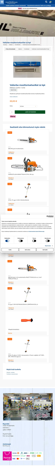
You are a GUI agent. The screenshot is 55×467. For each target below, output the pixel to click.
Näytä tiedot (48, 245)
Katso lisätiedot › (14, 96)
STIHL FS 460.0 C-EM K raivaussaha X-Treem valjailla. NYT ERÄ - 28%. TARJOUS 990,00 (26, 356)
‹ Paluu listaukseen (10, 49)
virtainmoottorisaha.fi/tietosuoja (36, 231)
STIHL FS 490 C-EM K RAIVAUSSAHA (18, 200)
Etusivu (5, 44)
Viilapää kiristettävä (13, 329)
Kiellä (10, 249)
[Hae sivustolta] (47, 2)
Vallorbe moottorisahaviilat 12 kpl (31, 44)
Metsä (10, 44)
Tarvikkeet (17, 44)
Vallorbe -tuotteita (11, 372)
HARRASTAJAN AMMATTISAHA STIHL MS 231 (21, 174)
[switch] (21, 241)
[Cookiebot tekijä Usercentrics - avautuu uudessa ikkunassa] (47, 216)
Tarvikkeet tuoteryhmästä (12, 374)
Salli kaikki (45, 249)
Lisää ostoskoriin (30, 112)
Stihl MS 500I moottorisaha (15, 148)
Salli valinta (27, 249)
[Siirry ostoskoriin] (50, 2)
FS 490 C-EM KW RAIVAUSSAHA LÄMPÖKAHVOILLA (23, 304)
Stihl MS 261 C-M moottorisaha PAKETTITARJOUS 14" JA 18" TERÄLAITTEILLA (25, 278)
